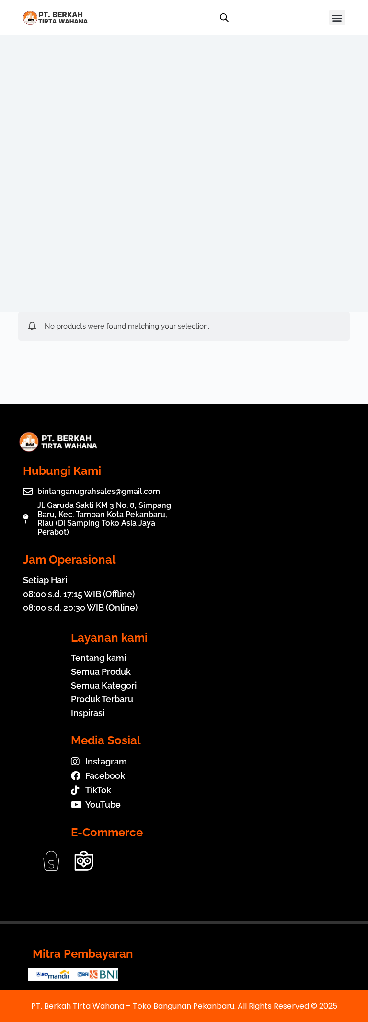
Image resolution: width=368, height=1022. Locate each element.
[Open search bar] (224, 17)
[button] (337, 17)
